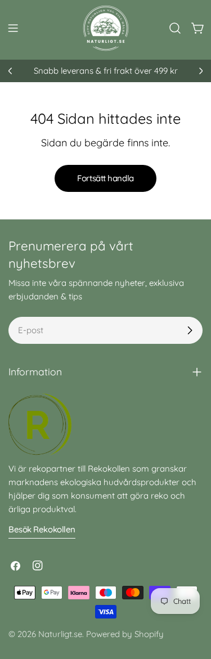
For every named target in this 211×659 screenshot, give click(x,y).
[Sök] (175, 28)
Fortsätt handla (105, 178)
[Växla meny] (13, 28)
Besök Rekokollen (41, 529)
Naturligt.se (60, 634)
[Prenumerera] (189, 330)
